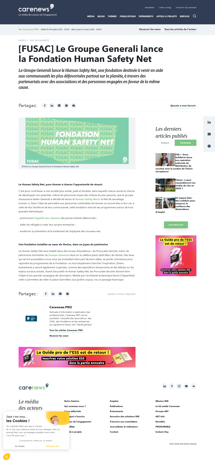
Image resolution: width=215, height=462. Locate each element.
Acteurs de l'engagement (77, 421)
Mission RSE (162, 401)
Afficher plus (176, 225)
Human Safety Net (86, 199)
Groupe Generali (58, 255)
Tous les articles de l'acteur (180, 29)
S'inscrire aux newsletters (123, 421)
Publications (128, 16)
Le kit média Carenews (168, 406)
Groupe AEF (162, 411)
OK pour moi (52, 446)
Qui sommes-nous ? (75, 406)
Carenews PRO (31, 29)
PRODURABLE (163, 426)
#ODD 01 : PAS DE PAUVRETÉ (34, 40)
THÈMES (112, 16)
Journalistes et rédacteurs (124, 426)
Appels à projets (166, 16)
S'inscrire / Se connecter (186, 7)
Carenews (185, 142)
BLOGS (101, 16)
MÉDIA (90, 16)
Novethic (160, 421)
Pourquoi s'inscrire (74, 416)
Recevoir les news (150, 29)
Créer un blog (165, 7)
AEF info (160, 416)
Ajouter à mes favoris (183, 105)
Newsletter (149, 7)
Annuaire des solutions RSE (124, 416)
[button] (6, 456)
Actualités (69, 426)
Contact (114, 432)
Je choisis (20, 446)
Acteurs (165, 142)
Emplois (184, 16)
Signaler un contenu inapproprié (122, 294)
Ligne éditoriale (72, 411)
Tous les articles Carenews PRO (66, 330)
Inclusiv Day (162, 432)
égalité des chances (48, 218)
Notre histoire (71, 401)
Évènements (146, 16)
